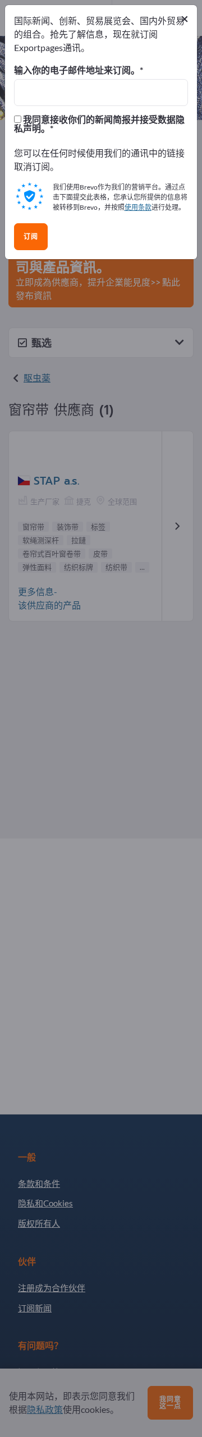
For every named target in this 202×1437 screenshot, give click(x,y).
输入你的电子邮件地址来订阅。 (77, 70)
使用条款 (138, 207)
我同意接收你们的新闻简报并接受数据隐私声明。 (99, 124)
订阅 (31, 237)
